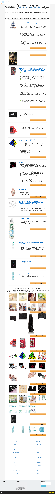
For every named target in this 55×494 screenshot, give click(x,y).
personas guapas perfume (23, 7)
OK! (51, 492)
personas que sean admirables (35, 7)
